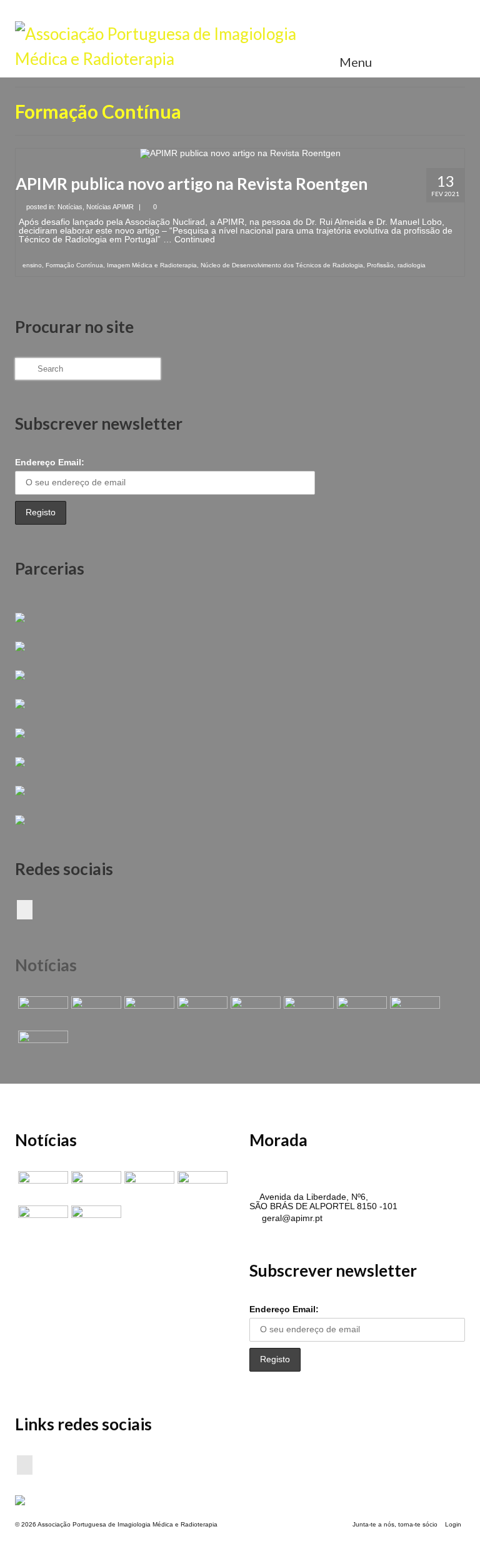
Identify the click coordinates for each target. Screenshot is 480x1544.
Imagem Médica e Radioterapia (152, 265)
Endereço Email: (49, 462)
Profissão (380, 265)
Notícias (70, 206)
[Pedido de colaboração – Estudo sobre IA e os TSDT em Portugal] (360, 1011)
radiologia (412, 265)
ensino (32, 265)
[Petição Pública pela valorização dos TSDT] (41, 1011)
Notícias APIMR (110, 206)
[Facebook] (24, 909)
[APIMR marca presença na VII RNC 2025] (41, 1046)
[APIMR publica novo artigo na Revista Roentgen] (240, 153)
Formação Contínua (74, 265)
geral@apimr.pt (290, 1218)
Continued (194, 239)
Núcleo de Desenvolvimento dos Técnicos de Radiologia (282, 265)
